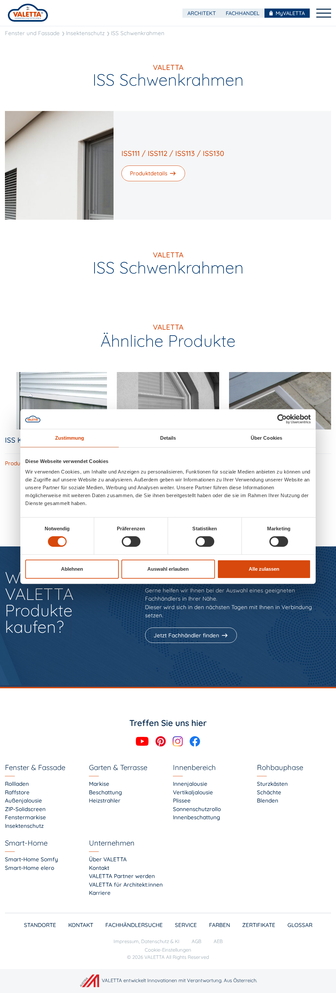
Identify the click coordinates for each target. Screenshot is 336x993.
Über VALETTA (108, 859)
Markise (99, 783)
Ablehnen (72, 569)
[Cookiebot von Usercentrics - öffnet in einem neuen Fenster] (282, 419)
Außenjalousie (23, 800)
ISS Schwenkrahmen (137, 33)
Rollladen (17, 783)
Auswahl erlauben (168, 569)
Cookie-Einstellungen (168, 950)
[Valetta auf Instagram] (178, 740)
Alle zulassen (264, 569)
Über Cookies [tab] (266, 438)
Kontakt (99, 867)
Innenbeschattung (196, 817)
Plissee (182, 800)
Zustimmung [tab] (69, 438)
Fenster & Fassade (35, 767)
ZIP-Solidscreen (25, 808)
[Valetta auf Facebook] (195, 740)
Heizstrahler (104, 800)
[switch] (131, 541)
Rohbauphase (280, 767)
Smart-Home (26, 843)
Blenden (267, 800)
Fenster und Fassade (32, 33)
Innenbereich (194, 767)
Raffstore (17, 792)
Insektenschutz (85, 33)
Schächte (269, 792)
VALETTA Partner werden (122, 875)
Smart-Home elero (29, 867)
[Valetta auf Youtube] (143, 740)
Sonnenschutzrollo (197, 808)
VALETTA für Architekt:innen (126, 884)
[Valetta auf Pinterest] (161, 740)
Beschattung (105, 792)
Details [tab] (168, 438)
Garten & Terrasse (118, 767)
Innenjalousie (190, 783)
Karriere (100, 892)
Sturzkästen (272, 783)
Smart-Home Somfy (31, 859)
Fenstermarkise (25, 817)
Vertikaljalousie (193, 792)
